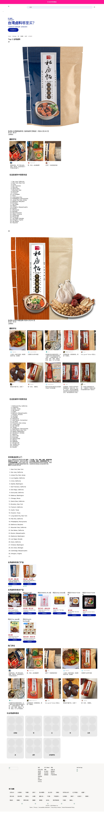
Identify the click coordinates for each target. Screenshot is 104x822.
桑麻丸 (71, 800)
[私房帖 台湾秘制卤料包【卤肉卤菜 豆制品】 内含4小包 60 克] (52, 86)
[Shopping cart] (95, 7)
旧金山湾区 (40, 769)
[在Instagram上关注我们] (41, 803)
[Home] (13, 7)
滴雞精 (33, 800)
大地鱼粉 (20, 792)
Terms (31, 807)
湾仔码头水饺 (66, 792)
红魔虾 (82, 792)
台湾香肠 (65, 796)
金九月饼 (50, 792)
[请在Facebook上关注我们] (28, 803)
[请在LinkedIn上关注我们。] (54, 803)
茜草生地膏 (25, 800)
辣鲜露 (40, 800)
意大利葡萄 (41, 792)
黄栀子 (72, 796)
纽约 (39, 778)
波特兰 (39, 774)
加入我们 (46, 771)
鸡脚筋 (18, 800)
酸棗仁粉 (41, 796)
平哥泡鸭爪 (56, 796)
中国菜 (21, 36)
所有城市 (40, 779)
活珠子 (33, 792)
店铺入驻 (53, 769)
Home (9, 36)
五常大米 (12, 792)
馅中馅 (47, 800)
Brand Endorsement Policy (68, 807)
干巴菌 (48, 796)
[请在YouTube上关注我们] (67, 803)
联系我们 (53, 771)
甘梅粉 (57, 792)
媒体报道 (46, 774)
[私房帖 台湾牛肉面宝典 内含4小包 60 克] (52, 276)
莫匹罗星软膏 (56, 800)
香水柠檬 (20, 796)
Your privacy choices (56, 807)
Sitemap (14, 36)
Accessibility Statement (44, 807)
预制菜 (86, 796)
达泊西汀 (79, 796)
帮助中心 (53, 773)
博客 (45, 769)
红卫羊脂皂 (75, 792)
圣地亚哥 (40, 776)
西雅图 (39, 773)
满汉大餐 (12, 796)
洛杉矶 (39, 771)
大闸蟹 (33, 796)
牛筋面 (64, 800)
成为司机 (46, 773)
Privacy (35, 807)
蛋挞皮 (11, 800)
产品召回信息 (54, 774)
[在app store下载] (81, 769)
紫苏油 (26, 796)
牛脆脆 (26, 792)
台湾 (26, 36)
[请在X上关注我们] (78, 803)
